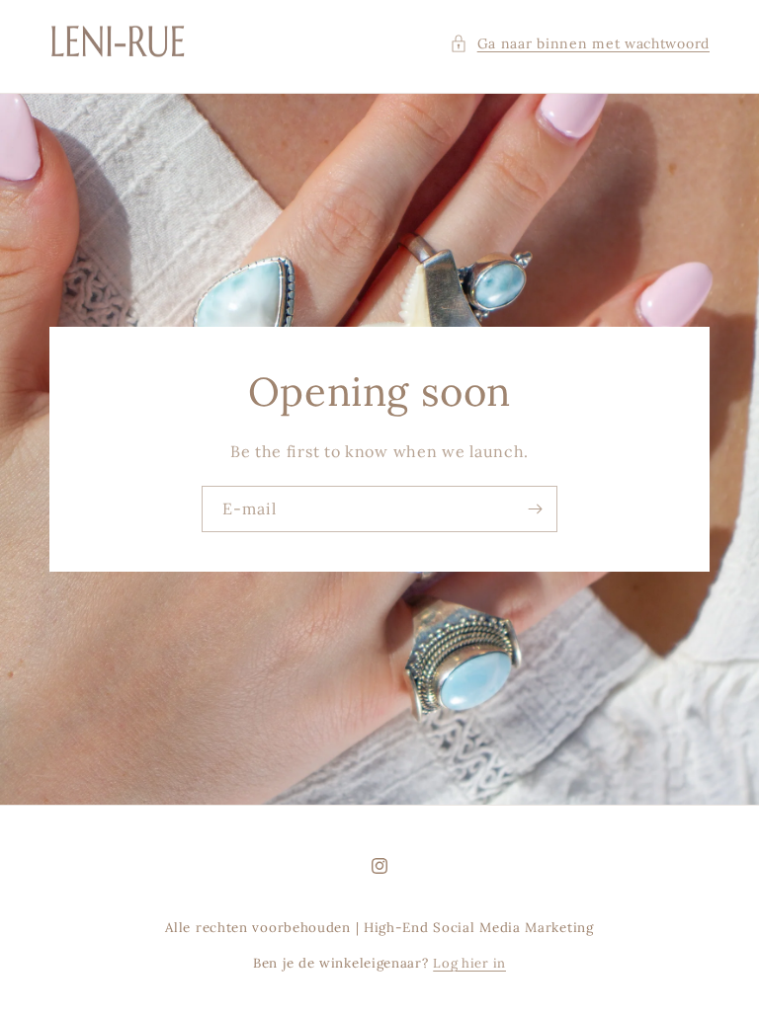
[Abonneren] (534, 509)
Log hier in (469, 963)
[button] (580, 44)
